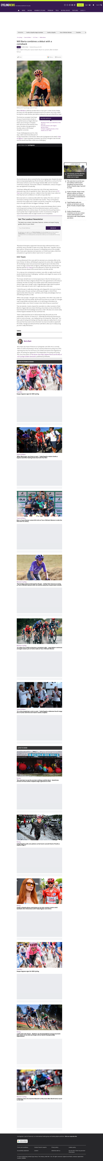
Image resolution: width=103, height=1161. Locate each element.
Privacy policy (55, 1147)
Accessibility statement (23, 1150)
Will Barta (23, 110)
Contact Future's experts (40, 1147)
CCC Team (35, 37)
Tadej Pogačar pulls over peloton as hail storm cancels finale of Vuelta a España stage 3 (76, 205)
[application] (39, 159)
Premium (50, 10)
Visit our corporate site (71, 1136)
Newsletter (59, 57)
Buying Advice (65, 10)
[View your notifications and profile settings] (93, 4)
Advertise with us (56, 1150)
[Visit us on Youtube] (72, 5)
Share (20, 57)
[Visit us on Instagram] (70, 5)
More (82, 10)
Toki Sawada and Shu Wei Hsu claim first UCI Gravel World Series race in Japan (76, 175)
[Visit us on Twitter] (67, 5)
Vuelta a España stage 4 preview (34, 32)
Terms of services (36, 232)
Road (18, 334)
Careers (36, 1150)
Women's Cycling (39, 10)
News (23, 10)
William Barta (43, 37)
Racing (30, 10)
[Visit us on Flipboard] (74, 5)
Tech (57, 10)
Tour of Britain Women (66, 32)
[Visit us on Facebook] (65, 5)
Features (75, 10)
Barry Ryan (25, 47)
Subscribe (80, 5)
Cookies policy (72, 1147)
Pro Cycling (19, 37)
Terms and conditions (22, 1147)
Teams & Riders (27, 37)
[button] (99, 5)
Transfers (78, 32)
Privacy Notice (21, 233)
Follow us (51, 57)
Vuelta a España (51, 32)
